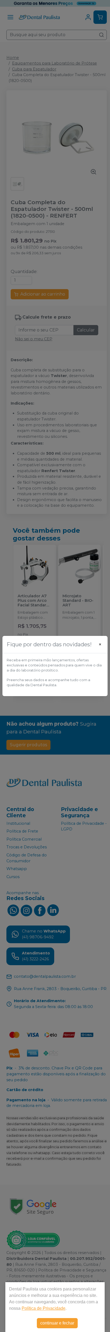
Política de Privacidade (43, 1308)
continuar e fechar (57, 1323)
